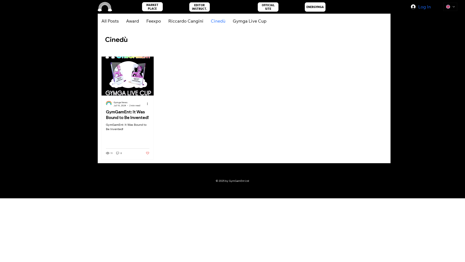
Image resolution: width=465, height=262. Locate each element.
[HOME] (105, 6)
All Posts (110, 21)
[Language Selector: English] (450, 7)
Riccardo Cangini (185, 21)
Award (132, 21)
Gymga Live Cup (249, 21)
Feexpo (153, 21)
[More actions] (149, 104)
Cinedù (218, 21)
